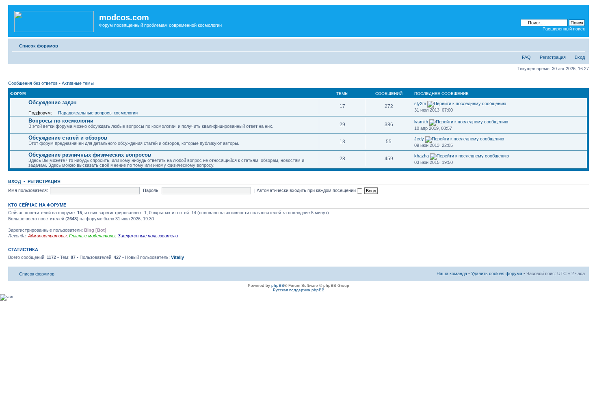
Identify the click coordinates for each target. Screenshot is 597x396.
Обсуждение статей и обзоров (67, 138)
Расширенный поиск (564, 28)
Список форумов (38, 45)
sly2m (420, 103)
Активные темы (78, 83)
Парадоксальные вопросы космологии (98, 112)
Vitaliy (177, 257)
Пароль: (151, 190)
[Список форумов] (54, 20)
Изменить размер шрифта (579, 44)
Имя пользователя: (28, 190)
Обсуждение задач (52, 102)
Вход (580, 57)
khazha (421, 155)
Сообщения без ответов (33, 83)
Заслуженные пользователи (148, 235)
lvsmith (421, 121)
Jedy (419, 138)
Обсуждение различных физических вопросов (89, 155)
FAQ (526, 57)
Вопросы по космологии (60, 121)
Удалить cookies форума (496, 273)
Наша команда (452, 273)
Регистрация (553, 57)
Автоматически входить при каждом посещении (307, 190)
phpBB (277, 285)
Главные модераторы (92, 235)
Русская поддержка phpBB (298, 290)
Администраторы (47, 235)
